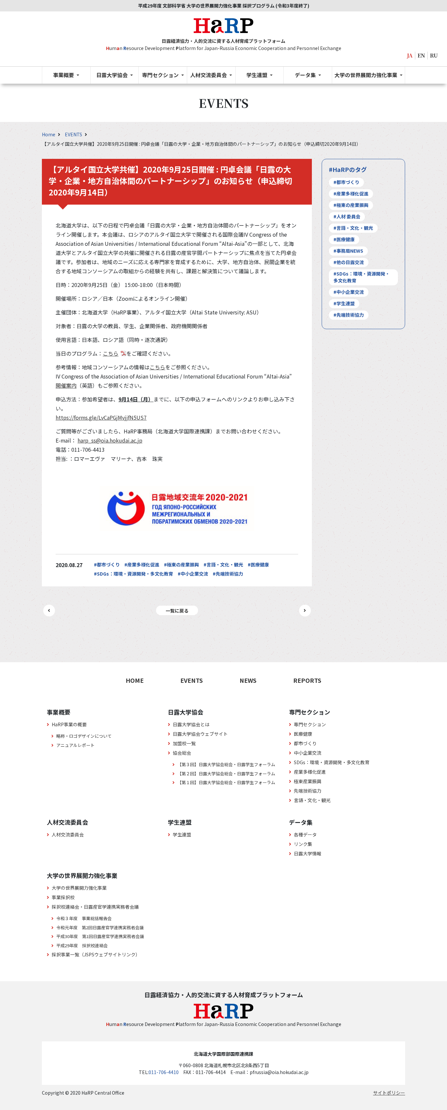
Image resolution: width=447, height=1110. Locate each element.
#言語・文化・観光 (223, 564)
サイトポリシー (389, 1092)
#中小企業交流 (193, 573)
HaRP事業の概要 (69, 724)
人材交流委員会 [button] (209, 75)
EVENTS (74, 134)
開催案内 (66, 385)
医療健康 (303, 734)
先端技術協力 (307, 790)
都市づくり (305, 743)
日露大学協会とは (191, 724)
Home (49, 134)
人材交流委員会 (68, 834)
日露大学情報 (307, 853)
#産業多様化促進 (141, 564)
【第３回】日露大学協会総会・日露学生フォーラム (226, 764)
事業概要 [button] (64, 75)
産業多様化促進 (310, 771)
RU (434, 55)
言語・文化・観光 (312, 800)
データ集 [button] (306, 75)
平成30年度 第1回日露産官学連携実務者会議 (100, 936)
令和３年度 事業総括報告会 (84, 918)
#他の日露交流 (348, 262)
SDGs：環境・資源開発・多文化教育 (331, 762)
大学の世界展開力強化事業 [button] (366, 75)
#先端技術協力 (228, 573)
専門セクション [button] (161, 75)
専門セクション (310, 724)
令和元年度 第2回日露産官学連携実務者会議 (100, 927)
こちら (110, 353)
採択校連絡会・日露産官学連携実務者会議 (95, 906)
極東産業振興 (307, 781)
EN (421, 55)
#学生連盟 (344, 303)
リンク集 (303, 844)
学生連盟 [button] (257, 75)
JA (410, 55)
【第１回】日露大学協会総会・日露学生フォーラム (226, 782)
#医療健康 (258, 564)
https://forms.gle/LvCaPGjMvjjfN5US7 (101, 417)
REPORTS (307, 680)
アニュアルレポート (75, 745)
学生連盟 (182, 834)
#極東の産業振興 (181, 564)
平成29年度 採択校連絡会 (82, 945)
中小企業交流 (307, 752)
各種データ (305, 834)
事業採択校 (63, 897)
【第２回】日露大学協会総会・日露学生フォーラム (226, 773)
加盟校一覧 (184, 743)
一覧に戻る (177, 610)
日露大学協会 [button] (112, 75)
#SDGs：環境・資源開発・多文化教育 (133, 573)
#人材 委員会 (346, 216)
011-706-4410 (164, 1072)
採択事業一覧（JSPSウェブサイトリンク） (96, 954)
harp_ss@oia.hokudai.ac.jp (110, 440)
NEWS (248, 680)
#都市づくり (107, 564)
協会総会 (182, 752)
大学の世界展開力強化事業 (79, 887)
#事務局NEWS (348, 250)
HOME (135, 680)
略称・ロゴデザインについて (84, 736)
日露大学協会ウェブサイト (200, 734)
